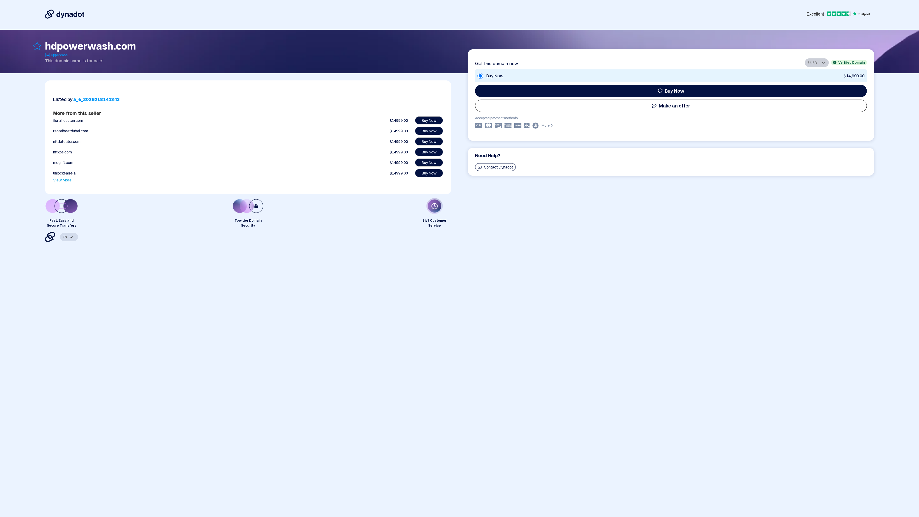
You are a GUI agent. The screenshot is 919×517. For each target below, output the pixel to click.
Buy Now (674, 91)
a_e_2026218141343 (96, 99)
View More (62, 180)
